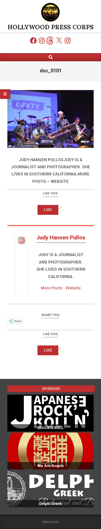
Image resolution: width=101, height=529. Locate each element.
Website (73, 287)
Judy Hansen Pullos (60, 237)
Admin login (50, 521)
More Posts (51, 287)
